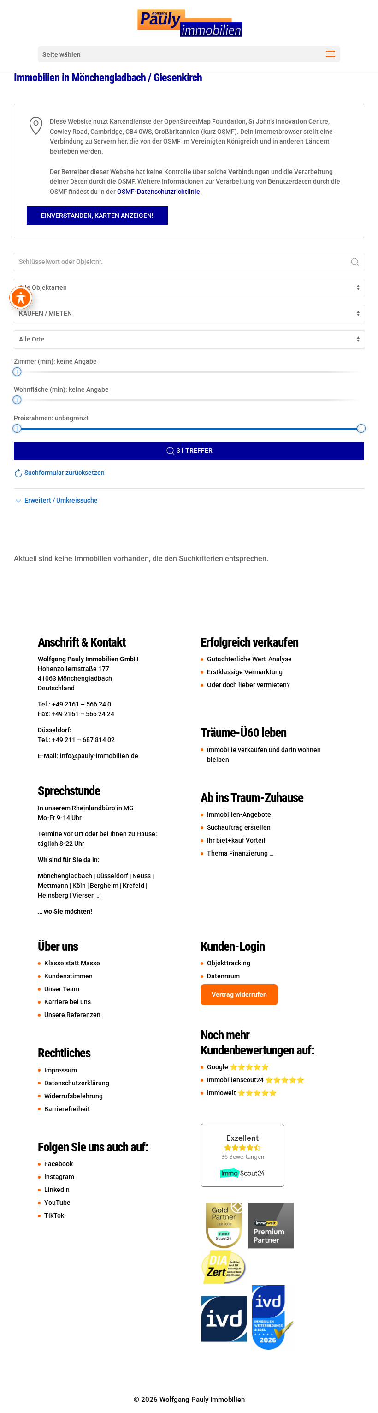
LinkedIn (57, 1189)
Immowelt (222, 1092)
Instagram (59, 1176)
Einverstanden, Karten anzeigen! (97, 215)
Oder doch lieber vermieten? (248, 685)
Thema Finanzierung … (240, 853)
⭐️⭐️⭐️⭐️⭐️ (249, 1067)
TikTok (54, 1215)
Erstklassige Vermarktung (245, 672)
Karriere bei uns (67, 1002)
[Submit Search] (355, 262)
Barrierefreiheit (67, 1109)
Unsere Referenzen (72, 1014)
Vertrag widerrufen (239, 994)
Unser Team (61, 989)
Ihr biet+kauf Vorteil (236, 840)
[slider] (16, 371)
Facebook (58, 1164)
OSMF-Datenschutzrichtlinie (158, 191)
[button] (56, 500)
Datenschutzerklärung (76, 1083)
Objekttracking (228, 963)
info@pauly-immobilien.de (99, 756)
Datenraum (223, 976)
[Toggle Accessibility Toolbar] (21, 298)
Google (218, 1067)
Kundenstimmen (68, 976)
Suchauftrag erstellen (239, 827)
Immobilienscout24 (236, 1080)
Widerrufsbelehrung (73, 1096)
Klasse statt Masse (76, 963)
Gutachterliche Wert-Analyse (249, 659)
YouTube (57, 1202)
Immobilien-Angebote (239, 814)
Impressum (60, 1070)
